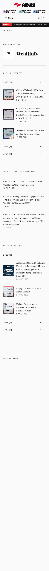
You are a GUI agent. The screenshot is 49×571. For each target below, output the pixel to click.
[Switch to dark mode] (43, 18)
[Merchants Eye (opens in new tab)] (9, 11)
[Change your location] (39, 18)
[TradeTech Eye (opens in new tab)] (39, 11)
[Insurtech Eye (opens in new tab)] (25, 11)
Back (9, 30)
